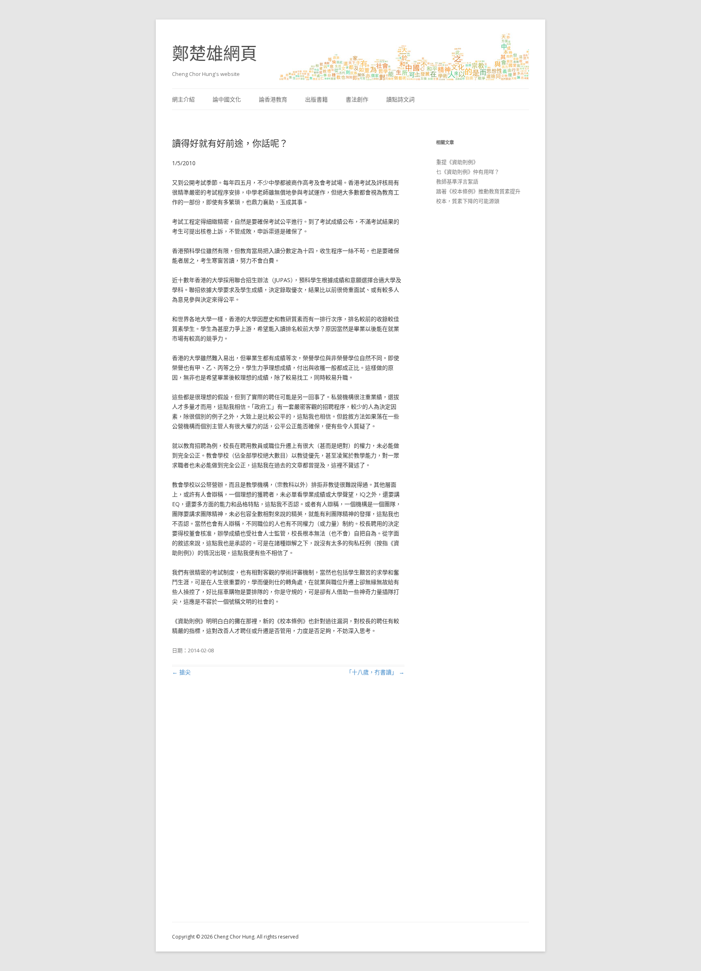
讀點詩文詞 (400, 99)
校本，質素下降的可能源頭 (467, 201)
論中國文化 (227, 99)
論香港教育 (273, 99)
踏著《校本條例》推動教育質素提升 (478, 191)
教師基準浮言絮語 (457, 181)
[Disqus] (288, 808)
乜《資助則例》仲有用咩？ (467, 171)
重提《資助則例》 (457, 162)
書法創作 (357, 99)
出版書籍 (316, 99)
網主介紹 (183, 99)
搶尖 (181, 672)
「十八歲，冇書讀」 (375, 672)
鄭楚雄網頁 (214, 53)
